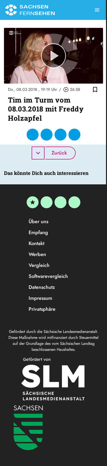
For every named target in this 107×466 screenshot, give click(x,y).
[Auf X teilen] (47, 135)
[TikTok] (74, 202)
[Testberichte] (33, 202)
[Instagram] (60, 202)
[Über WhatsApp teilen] (60, 135)
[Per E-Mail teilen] (74, 135)
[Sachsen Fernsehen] (30, 10)
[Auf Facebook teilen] (33, 135)
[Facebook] (47, 202)
